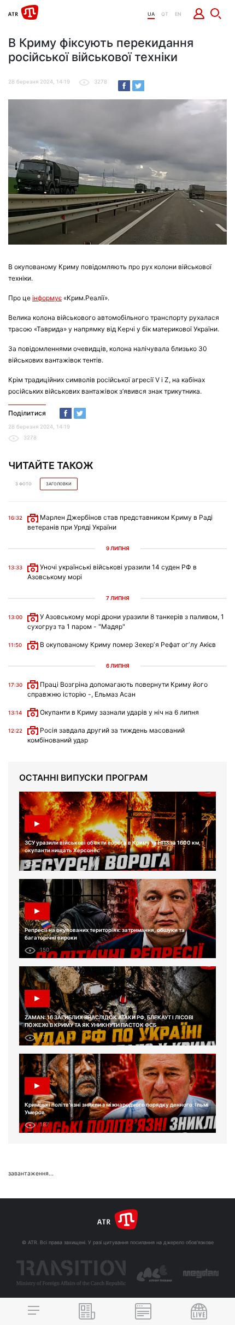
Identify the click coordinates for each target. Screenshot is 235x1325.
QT (164, 13)
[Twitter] (138, 85)
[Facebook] (124, 85)
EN (178, 13)
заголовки (59, 484)
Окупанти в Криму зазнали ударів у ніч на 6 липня (118, 712)
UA (151, 13)
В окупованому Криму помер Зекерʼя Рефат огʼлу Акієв (127, 644)
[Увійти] (199, 13)
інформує (47, 298)
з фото (23, 484)
